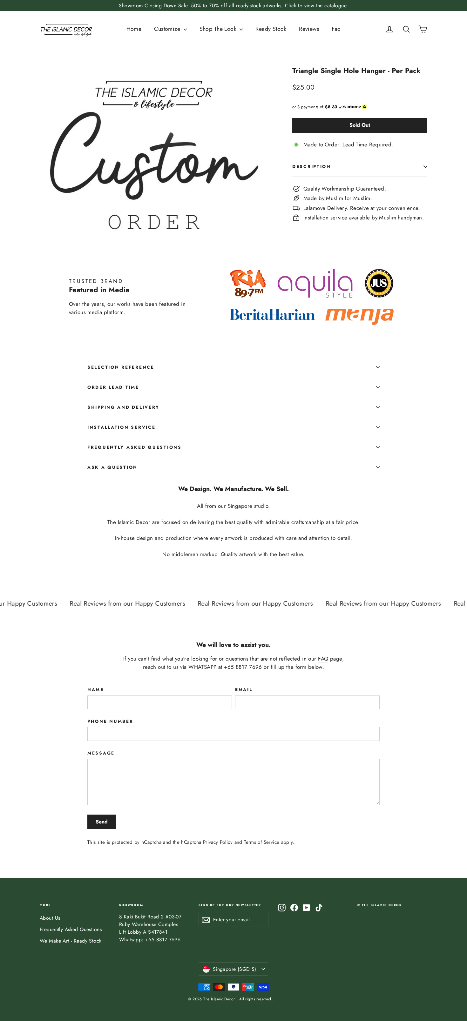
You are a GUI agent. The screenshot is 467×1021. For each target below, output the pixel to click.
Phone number (110, 721)
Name (95, 689)
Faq (336, 29)
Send (102, 821)
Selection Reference (120, 367)
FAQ (323, 658)
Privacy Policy (218, 842)
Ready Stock (270, 29)
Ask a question (112, 467)
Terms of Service (261, 842)
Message (101, 753)
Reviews (309, 29)
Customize (168, 29)
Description (311, 166)
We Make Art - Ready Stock (71, 940)
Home (134, 29)
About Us (50, 918)
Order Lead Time (113, 387)
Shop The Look (219, 29)
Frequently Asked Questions (134, 447)
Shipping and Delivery (123, 407)
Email (244, 689)
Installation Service (121, 427)
